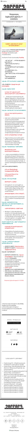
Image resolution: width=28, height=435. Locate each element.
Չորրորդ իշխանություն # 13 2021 (14, 280)
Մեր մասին (7, 416)
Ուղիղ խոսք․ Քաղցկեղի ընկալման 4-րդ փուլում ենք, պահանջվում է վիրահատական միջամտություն (15, 373)
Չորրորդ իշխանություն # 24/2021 (13, 387)
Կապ (23, 416)
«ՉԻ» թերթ (18, 22)
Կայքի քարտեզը (16, 416)
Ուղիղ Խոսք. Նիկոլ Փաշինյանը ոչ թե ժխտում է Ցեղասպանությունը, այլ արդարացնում (14, 368)
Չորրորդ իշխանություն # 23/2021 (13, 388)
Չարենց (21, 57)
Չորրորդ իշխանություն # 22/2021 (13, 390)
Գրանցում (17, 415)
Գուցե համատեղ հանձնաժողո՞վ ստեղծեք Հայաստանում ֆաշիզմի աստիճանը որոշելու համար (14, 381)
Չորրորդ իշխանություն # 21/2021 (13, 392)
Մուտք (10, 415)
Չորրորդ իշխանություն (14, 322)
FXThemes (14, 413)
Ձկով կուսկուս (19, 246)
